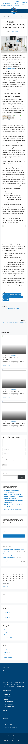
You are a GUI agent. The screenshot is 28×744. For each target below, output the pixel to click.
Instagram (14, 738)
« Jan (4, 586)
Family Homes (7, 696)
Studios (6, 699)
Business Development (15, 294)
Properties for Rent (8, 701)
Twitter (14, 735)
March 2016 (7, 615)
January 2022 (7, 612)
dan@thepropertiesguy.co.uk (6, 5)
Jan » (8, 586)
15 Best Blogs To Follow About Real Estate (14, 423)
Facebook (8, 735)
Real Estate (7, 14)
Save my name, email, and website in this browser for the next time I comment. (13, 460)
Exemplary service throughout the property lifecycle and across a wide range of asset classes (13, 496)
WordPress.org (8, 657)
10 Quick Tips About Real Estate (11, 391)
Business (6, 630)
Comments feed (8, 654)
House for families (7, 297)
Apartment (5, 294)
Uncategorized (8, 637)
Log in (5, 649)
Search (5, 473)
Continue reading (6, 365)
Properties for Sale (8, 704)
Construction (7, 632)
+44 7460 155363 (6, 3)
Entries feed (7, 652)
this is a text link (11, 68)
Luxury (20, 297)
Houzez (15, 297)
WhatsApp (21, 735)
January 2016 (7, 617)
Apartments (7, 694)
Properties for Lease (9, 706)
